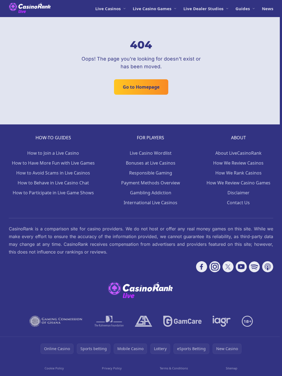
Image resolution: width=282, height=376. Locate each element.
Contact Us (238, 203)
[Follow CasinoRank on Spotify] (254, 266)
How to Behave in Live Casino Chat (53, 183)
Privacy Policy (112, 368)
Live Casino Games (152, 8)
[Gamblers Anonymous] (143, 321)
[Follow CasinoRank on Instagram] (214, 266)
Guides (242, 8)
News (267, 8)
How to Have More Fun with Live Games (53, 163)
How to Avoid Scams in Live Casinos (53, 173)
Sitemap (231, 368)
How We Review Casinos (238, 163)
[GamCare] (182, 321)
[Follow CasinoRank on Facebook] (201, 266)
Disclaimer (238, 193)
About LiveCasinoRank (238, 153)
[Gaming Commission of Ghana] (56, 321)
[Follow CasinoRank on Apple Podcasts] (267, 266)
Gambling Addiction (150, 193)
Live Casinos (108, 8)
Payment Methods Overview (150, 183)
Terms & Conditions (174, 368)
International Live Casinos (150, 203)
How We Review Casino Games (238, 183)
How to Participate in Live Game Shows (53, 193)
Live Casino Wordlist (151, 153)
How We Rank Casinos (238, 173)
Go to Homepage (141, 87)
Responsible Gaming (150, 173)
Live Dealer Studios (203, 8)
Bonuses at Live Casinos (150, 163)
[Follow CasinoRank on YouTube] (241, 266)
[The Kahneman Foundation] (109, 321)
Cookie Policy (54, 368)
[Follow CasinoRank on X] (228, 266)
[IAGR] (222, 321)
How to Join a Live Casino (53, 153)
